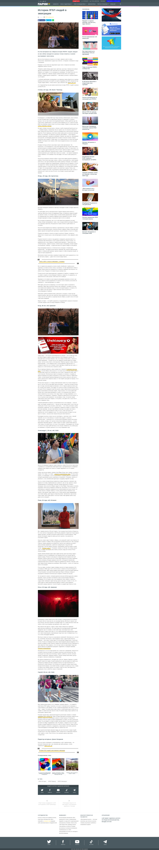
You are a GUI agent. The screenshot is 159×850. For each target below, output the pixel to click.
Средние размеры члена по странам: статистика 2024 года (89, 174)
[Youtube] (42, 1)
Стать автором (95, 1)
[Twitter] (40, 1)
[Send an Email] (44, 1)
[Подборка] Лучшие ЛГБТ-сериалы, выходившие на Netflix (89, 158)
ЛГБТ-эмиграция (62, 781)
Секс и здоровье (65, 4)
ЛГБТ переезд (52, 781)
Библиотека (92, 4)
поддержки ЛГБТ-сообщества (45, 716)
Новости (55, 4)
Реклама (103, 1)
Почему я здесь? (46, 548)
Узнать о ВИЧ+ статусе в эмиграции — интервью (51, 261)
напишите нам (47, 821)
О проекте (85, 1)
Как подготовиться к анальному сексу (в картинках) (88, 53)
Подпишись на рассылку (113, 1)
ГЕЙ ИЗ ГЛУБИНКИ (102, 4)
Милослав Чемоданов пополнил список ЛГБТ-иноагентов (89, 128)
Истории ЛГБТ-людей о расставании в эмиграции (52, 750)
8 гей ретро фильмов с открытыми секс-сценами (89, 83)
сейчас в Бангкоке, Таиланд (44, 125)
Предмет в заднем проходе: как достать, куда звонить (89, 22)
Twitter (49, 20)
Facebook (42, 20)
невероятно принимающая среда (62, 474)
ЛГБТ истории (42, 781)
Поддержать (76, 1)
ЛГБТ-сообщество (79, 4)
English (112, 4)
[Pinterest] (45, 1)
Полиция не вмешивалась (44, 648)
